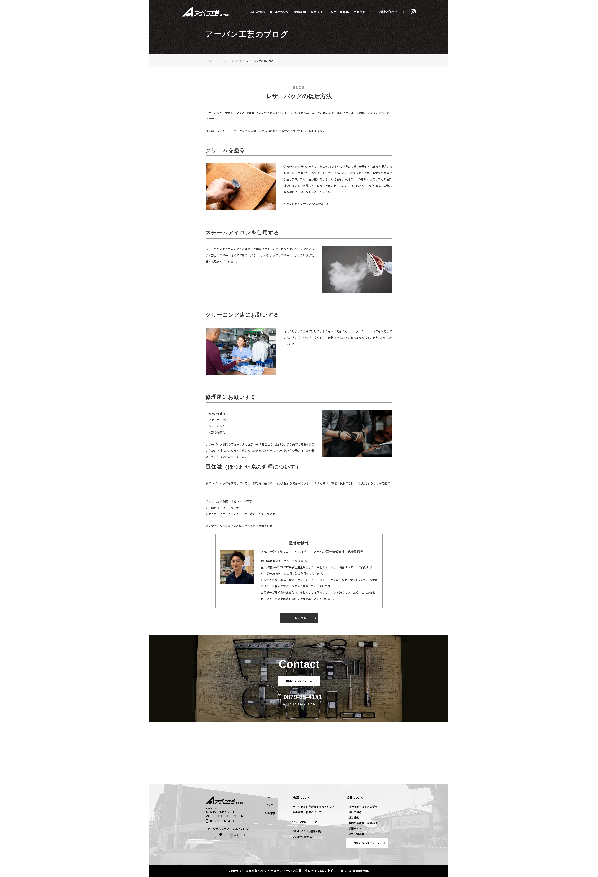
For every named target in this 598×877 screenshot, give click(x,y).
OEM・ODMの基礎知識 (307, 831)
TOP (268, 797)
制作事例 (270, 813)
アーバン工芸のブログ (229, 61)
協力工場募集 (340, 12)
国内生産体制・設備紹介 (363, 823)
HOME (209, 61)
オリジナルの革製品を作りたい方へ (314, 806)
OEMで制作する (302, 837)
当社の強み (258, 12)
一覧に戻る (299, 617)
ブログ (269, 805)
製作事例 (300, 12)
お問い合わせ (388, 11)
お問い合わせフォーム (299, 681)
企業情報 (360, 12)
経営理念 (354, 817)
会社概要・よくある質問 (363, 806)
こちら (332, 204)
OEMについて (279, 12)
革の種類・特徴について (307, 812)
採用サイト (318, 12)
